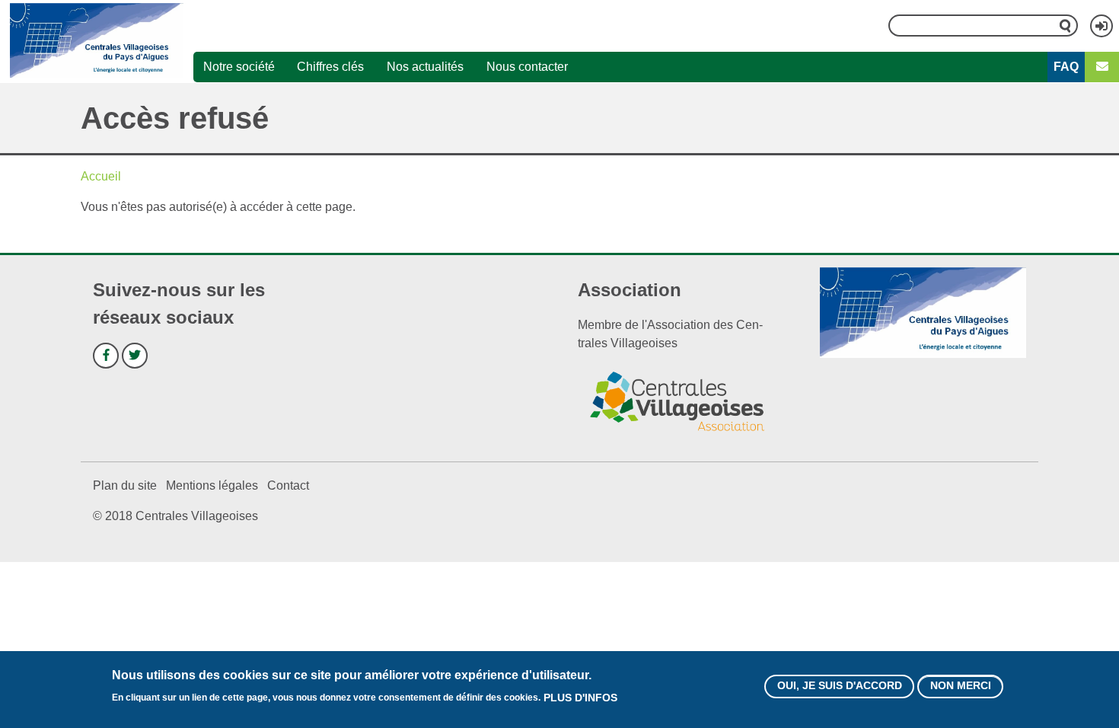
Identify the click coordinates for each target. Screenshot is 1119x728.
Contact (288, 485)
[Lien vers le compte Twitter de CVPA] (135, 356)
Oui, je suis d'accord (839, 686)
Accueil (101, 176)
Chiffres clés (330, 66)
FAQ (1066, 66)
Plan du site (125, 485)
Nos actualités (425, 66)
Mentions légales (212, 485)
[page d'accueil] (96, 41)
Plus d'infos (580, 697)
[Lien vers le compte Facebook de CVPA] (106, 356)
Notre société (239, 66)
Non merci (960, 686)
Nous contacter (527, 66)
